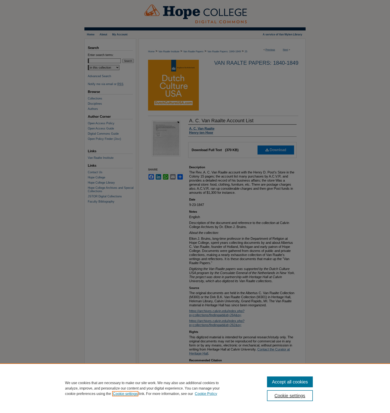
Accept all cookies (290, 381)
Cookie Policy (206, 394)
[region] (195, 388)
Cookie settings (125, 394)
